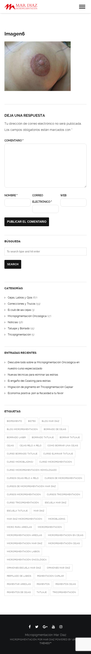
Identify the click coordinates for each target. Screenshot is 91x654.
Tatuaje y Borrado (19, 328)
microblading (56, 519)
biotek (32, 421)
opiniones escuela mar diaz (24, 568)
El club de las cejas (19, 309)
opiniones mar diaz (58, 568)
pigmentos (43, 584)
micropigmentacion (50, 527)
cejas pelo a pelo (31, 445)
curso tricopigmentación (23, 502)
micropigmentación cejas (64, 543)
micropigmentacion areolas (24, 535)
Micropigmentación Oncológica (27, 316)
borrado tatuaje (43, 437)
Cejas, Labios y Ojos (20, 297)
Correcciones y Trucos (21, 303)
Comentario (13, 140)
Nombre (10, 195)
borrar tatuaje (70, 437)
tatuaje (42, 592)
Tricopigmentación (19, 334)
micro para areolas (19, 527)
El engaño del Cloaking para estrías (29, 380)
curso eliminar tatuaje (58, 453)
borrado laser (16, 437)
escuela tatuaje (17, 510)
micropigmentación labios (23, 551)
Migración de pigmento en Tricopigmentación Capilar (40, 387)
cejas (10, 445)
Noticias (13, 322)
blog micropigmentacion (22, 429)
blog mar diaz (50, 421)
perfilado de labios (19, 576)
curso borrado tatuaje (22, 453)
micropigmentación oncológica (27, 559)
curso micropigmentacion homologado (32, 470)
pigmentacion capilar (50, 576)
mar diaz (39, 510)
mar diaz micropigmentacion (24, 519)
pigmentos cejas (65, 584)
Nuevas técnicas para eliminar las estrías (33, 374)
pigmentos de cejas (19, 592)
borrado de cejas (55, 429)
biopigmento (14, 421)
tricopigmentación (64, 592)
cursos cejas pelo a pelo (23, 478)
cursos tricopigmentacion (63, 494)
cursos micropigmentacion (24, 494)
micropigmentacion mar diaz (24, 543)
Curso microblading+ (20, 462)
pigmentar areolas (19, 584)
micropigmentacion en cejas (65, 535)
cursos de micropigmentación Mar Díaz (31, 486)
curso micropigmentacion (55, 462)
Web (63, 195)
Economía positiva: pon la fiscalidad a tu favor (35, 393)
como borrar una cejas (62, 445)
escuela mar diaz (55, 502)
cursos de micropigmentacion (63, 478)
